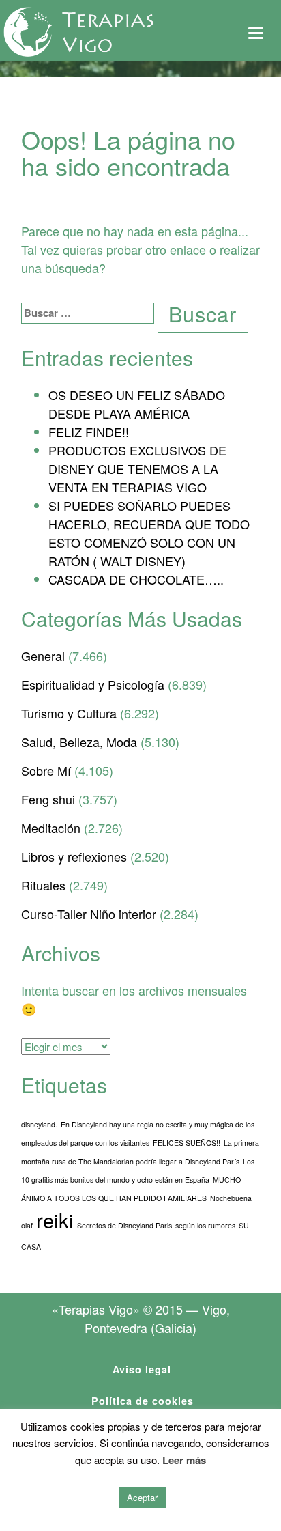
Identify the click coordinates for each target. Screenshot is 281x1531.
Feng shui (48, 799)
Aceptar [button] (142, 1497)
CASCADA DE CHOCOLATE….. (136, 579)
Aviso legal (142, 1369)
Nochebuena (231, 1198)
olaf (27, 1225)
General (43, 655)
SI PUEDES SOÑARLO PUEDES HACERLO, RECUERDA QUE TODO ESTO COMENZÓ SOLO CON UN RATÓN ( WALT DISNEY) (149, 533)
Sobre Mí (46, 770)
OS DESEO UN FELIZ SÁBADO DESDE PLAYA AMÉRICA (136, 404)
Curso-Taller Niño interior (88, 914)
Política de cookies (142, 1400)
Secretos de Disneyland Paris (124, 1225)
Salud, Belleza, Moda (79, 741)
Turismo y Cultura (69, 713)
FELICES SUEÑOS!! (186, 1143)
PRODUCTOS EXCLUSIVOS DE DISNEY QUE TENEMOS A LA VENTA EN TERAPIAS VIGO (137, 468)
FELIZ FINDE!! (88, 431)
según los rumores (205, 1225)
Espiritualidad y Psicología (92, 684)
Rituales (43, 885)
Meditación (50, 828)
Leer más (184, 1459)
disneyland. (39, 1124)
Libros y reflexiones (74, 856)
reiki (55, 1219)
